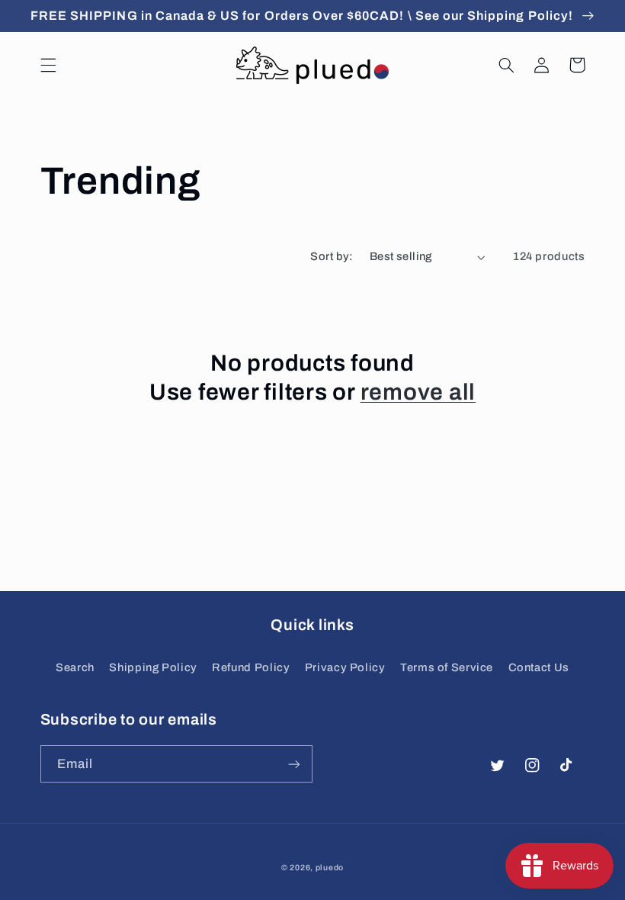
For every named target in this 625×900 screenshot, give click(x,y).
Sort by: (331, 256)
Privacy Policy (345, 667)
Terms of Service (446, 667)
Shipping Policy (153, 667)
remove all (418, 392)
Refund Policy (251, 667)
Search (75, 667)
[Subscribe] (294, 764)
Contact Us (538, 667)
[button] (48, 64)
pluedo (330, 867)
